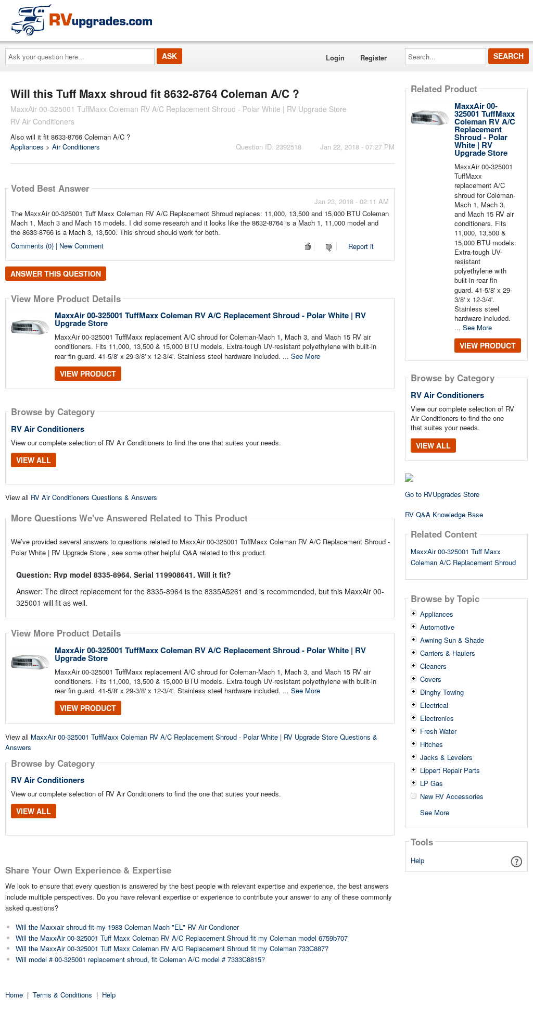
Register (373, 58)
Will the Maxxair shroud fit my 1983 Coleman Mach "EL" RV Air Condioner (127, 927)
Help (417, 860)
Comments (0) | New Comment (57, 246)
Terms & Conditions (62, 995)
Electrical (434, 705)
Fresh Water (438, 731)
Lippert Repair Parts (450, 770)
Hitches (431, 744)
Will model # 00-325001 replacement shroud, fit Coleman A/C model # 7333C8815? (140, 959)
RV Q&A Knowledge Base (444, 514)
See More (305, 356)
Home (14, 995)
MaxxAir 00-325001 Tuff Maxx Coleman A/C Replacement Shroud (463, 556)
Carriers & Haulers (447, 653)
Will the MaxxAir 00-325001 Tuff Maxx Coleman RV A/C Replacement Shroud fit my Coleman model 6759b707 (182, 938)
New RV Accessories (452, 796)
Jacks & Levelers (446, 757)
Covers (430, 679)
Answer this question (55, 273)
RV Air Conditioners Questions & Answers (94, 497)
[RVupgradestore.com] (81, 19)
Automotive (437, 627)
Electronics (437, 718)
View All (33, 460)
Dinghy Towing (442, 692)
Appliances (27, 147)
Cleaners (433, 666)
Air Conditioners (76, 147)
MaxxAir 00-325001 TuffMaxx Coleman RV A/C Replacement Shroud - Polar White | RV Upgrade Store (210, 319)
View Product (88, 373)
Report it (361, 246)
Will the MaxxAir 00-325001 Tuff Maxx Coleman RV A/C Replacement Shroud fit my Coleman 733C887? (172, 948)
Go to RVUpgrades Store (442, 494)
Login (335, 58)
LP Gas (431, 783)
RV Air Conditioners (47, 428)
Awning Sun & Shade (452, 640)
